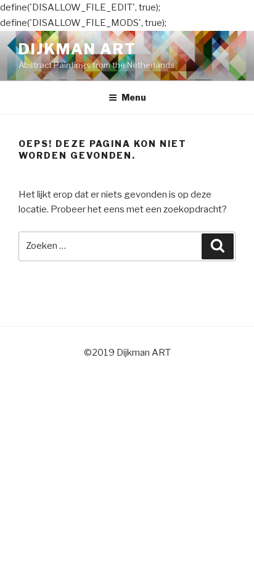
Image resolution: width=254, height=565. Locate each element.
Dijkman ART (77, 49)
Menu (133, 97)
